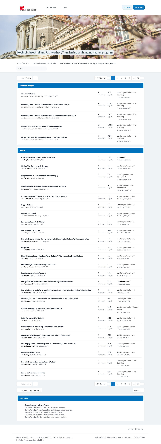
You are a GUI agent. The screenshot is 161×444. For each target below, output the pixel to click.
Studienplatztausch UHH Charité (32, 222)
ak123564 (27, 250)
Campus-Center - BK (127, 205)
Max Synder (27, 292)
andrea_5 (27, 355)
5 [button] (129, 78)
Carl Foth (27, 168)
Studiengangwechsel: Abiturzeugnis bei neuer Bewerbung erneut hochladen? (48, 343)
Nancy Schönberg (29, 241)
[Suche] (40, 68)
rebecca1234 (27, 301)
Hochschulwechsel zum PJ (30, 230)
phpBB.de (40, 440)
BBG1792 (26, 275)
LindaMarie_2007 (29, 346)
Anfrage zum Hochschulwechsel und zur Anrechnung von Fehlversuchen (47, 281)
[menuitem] (50, 7)
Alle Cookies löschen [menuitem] (135, 429)
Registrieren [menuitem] (138, 7)
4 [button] (125, 78)
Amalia (26, 258)
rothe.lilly (27, 329)
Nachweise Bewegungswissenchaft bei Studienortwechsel (41, 308)
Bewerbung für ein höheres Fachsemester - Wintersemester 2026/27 (45, 104)
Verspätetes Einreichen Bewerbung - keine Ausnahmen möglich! (44, 137)
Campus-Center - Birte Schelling (33, 96)
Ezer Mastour (28, 337)
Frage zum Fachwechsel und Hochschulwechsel (38, 157)
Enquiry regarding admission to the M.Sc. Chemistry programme (44, 196)
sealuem (26, 311)
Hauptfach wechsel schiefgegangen (33, 273)
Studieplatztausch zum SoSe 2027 (33, 373)
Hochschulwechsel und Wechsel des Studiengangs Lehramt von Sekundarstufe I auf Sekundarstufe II (56, 290)
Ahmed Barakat (28, 267)
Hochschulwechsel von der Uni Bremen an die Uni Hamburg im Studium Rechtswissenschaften (55, 239)
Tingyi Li (26, 160)
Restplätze (25, 247)
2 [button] (117, 78)
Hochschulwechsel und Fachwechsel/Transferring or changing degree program (65, 52)
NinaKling (27, 364)
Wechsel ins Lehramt (28, 213)
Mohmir (123, 157)
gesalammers (28, 189)
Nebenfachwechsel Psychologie (32, 318)
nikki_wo (27, 233)
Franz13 (26, 224)
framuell (26, 178)
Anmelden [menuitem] (127, 7)
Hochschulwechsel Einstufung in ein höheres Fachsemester (42, 326)
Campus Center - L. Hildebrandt (125, 175)
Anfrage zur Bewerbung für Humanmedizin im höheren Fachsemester (46, 335)
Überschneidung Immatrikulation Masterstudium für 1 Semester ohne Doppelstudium (52, 256)
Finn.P (26, 207)
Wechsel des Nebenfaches (30, 352)
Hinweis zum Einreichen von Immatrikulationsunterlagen (41, 126)
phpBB (27, 437)
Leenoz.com (68, 437)
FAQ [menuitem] (65, 7)
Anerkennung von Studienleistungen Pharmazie (38, 264)
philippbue (27, 375)
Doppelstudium (27, 205)
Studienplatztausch (28, 94)
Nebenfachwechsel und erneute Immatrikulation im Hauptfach (43, 186)
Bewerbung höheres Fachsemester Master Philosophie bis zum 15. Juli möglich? (49, 299)
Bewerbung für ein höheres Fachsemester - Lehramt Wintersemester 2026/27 (48, 115)
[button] (142, 78)
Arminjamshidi (28, 284)
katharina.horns (29, 216)
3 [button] (121, 78)
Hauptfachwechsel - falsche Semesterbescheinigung (39, 175)
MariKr (26, 320)
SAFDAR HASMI (28, 199)
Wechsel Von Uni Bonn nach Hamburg (34, 166)
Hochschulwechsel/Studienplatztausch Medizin (38, 362)
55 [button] (138, 78)
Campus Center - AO (127, 166)
